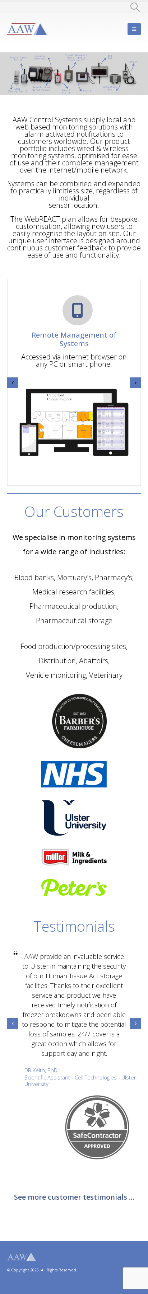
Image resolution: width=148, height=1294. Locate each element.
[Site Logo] (27, 29)
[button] (135, 7)
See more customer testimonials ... (74, 1197)
